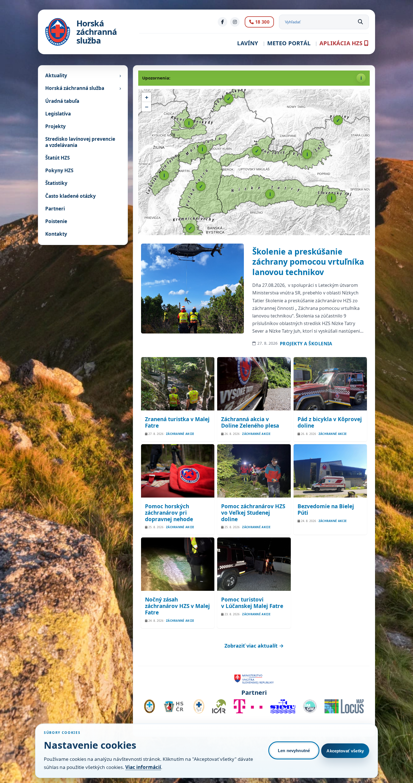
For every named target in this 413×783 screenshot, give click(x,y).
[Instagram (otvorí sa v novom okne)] (235, 22)
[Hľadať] (360, 22)
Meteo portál (288, 43)
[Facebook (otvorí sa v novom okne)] (222, 22)
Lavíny (247, 43)
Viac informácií (143, 767)
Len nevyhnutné (294, 750)
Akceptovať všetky (345, 750)
